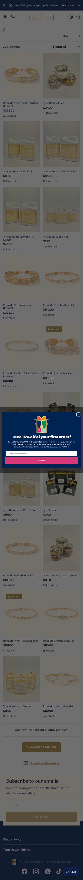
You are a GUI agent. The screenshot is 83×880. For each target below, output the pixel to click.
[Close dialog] (78, 414)
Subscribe (41, 460)
